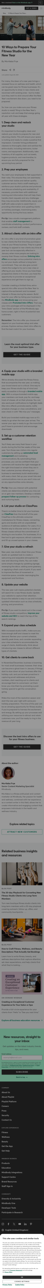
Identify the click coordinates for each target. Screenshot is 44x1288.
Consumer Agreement (16, 1270)
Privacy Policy (8, 1272)
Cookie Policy (19, 1284)
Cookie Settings (22, 1281)
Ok (22, 1277)
